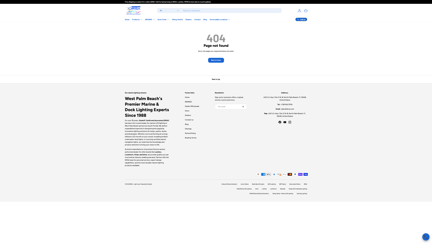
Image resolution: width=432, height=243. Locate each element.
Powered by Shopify (146, 184)
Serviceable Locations (219, 19)
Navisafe (282, 189)
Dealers (189, 19)
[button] (305, 10)
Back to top (216, 79)
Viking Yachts (177, 19)
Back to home (216, 60)
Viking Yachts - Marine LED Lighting (282, 193)
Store (187, 111)
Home (127, 19)
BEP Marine (282, 184)
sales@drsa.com (287, 109)
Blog (205, 19)
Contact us (189, 120)
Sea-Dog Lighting (302, 193)
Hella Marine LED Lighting (244, 189)
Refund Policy (190, 133)
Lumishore (273, 189)
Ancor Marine (245, 184)
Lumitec (264, 189)
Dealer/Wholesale (192, 106)
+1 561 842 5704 (286, 104)
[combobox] (219, 10)
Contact (197, 19)
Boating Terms (190, 138)
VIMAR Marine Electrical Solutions (259, 193)
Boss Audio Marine (294, 184)
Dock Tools (162, 19)
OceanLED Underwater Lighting (298, 189)
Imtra (256, 189)
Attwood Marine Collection (229, 184)
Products (136, 19)
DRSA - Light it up (134, 184)
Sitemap (188, 129)
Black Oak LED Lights (258, 184)
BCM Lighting (272, 184)
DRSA (305, 184)
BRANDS (148, 19)
